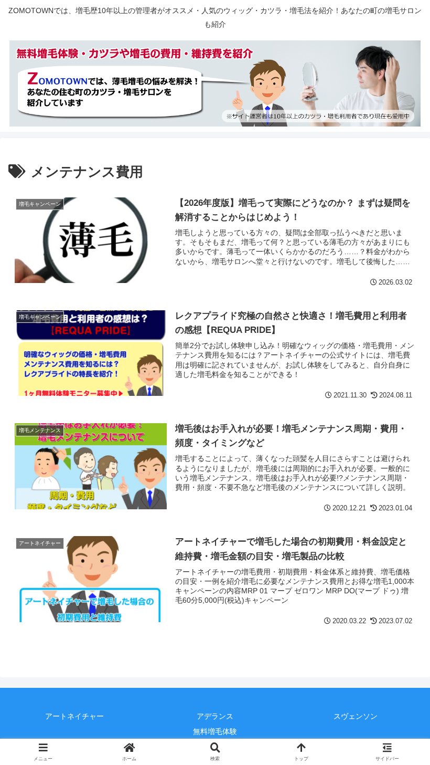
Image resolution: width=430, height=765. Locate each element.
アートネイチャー (74, 716)
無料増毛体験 (215, 731)
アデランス (215, 716)
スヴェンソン (356, 716)
